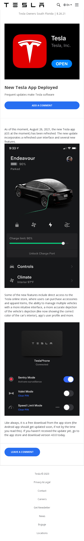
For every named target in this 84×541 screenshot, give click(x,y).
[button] (67, 5)
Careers (42, 499)
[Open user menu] (76, 5)
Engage (42, 524)
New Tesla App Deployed (31, 87)
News (42, 516)
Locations (42, 533)
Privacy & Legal (42, 482)
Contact (42, 490)
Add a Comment (42, 105)
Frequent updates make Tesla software (29, 94)
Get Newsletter (42, 507)
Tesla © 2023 (42, 473)
